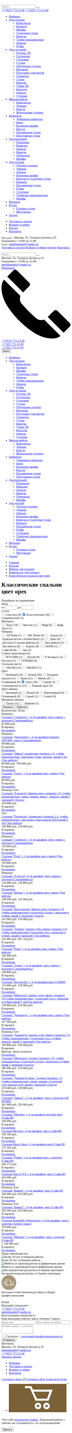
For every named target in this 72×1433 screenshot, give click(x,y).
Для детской (16, 162)
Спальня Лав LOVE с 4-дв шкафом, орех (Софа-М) (33, 1174)
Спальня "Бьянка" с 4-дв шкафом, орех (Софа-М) (32, 1190)
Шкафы (21, 29)
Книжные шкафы (27, 125)
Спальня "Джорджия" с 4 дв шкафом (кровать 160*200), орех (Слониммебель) (30, 738)
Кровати (21, 26)
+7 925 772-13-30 (12, 344)
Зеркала (21, 43)
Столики (21, 95)
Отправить (9, 1340)
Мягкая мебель (18, 99)
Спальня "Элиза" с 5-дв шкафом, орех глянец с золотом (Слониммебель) (31, 967)
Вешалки (22, 145)
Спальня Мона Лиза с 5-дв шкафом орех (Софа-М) (33, 1144)
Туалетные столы (27, 33)
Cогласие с (34, 1336)
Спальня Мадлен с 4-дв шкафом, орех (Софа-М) (31, 1131)
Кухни (13, 205)
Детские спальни (27, 165)
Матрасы (14, 201)
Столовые (22, 59)
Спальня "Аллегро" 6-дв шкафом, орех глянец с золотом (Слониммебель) (31, 878)
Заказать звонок (11, 1356)
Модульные (23, 211)
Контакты (15, 231)
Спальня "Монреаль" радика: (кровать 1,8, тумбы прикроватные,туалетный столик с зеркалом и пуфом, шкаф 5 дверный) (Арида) (35, 1061)
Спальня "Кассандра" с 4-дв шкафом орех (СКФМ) (33, 982)
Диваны (21, 105)
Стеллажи (22, 192)
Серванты (22, 76)
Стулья (20, 62)
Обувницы (23, 155)
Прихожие (22, 142)
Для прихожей (18, 139)
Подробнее (8, 730)
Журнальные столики (29, 112)
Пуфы (20, 46)
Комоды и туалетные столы (33, 178)
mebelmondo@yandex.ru (23, 244)
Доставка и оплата (20, 221)
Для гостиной (17, 49)
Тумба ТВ (22, 86)
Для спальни (17, 19)
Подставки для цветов (30, 72)
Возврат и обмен (19, 224)
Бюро (19, 122)
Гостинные (23, 56)
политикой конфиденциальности (42, 1336)
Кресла (20, 109)
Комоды (21, 36)
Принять (7, 1429)
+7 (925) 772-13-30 (13, 10)
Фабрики (14, 16)
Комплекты (23, 23)
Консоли (21, 89)
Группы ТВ (23, 52)
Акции (13, 215)
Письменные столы (28, 132)
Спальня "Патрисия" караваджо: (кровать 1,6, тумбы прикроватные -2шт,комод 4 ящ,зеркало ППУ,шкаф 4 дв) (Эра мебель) (34, 820)
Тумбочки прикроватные (32, 195)
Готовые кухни (25, 208)
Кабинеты (15, 115)
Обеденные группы (28, 66)
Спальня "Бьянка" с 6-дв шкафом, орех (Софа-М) (32, 1207)
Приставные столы (28, 135)
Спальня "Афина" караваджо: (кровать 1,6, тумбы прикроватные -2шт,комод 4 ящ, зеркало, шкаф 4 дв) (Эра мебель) (34, 757)
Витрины (22, 69)
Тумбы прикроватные (30, 39)
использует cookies (26, 1419)
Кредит (13, 228)
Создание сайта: (12, 1379)
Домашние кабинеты (29, 119)
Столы (20, 79)
